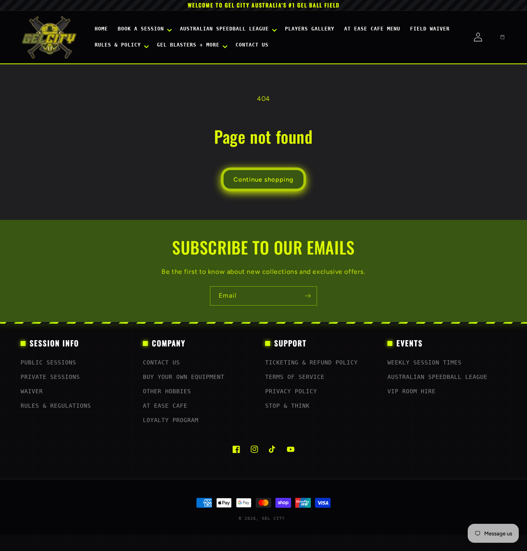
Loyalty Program (170, 420)
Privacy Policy (291, 391)
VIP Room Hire (411, 391)
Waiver (32, 391)
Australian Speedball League (437, 377)
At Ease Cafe (165, 405)
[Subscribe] (307, 296)
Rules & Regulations (56, 405)
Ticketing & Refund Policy (311, 362)
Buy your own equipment (183, 377)
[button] (144, 29)
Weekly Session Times (424, 362)
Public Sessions (48, 362)
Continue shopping (263, 179)
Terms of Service (294, 377)
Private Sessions (50, 377)
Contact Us (161, 362)
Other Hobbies (167, 391)
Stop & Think (287, 405)
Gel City (273, 518)
